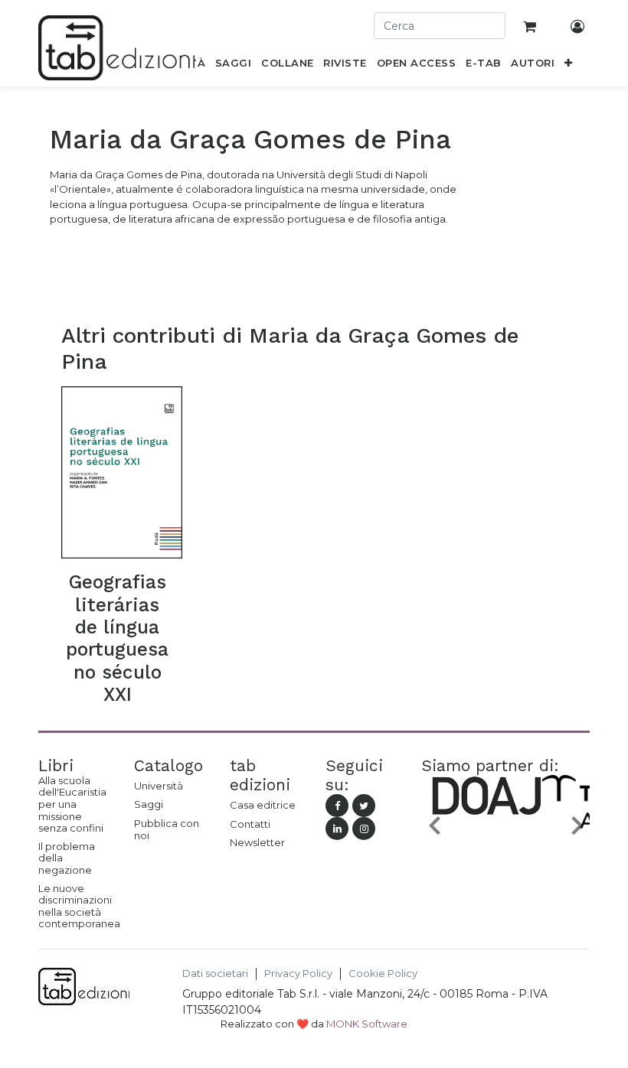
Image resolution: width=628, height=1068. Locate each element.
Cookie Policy (382, 973)
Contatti (250, 824)
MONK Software (366, 1024)
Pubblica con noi (166, 829)
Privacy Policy (298, 973)
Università (158, 786)
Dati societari (215, 973)
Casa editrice (263, 805)
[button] (568, 65)
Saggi (148, 804)
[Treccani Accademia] (531, 829)
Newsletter (257, 842)
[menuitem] (234, 65)
